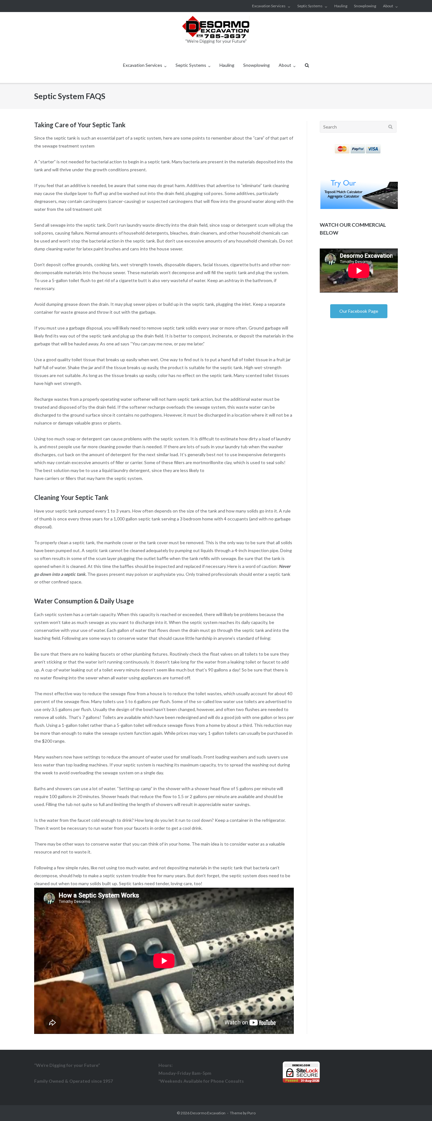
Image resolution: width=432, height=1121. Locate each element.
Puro (251, 1113)
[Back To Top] (416, 1106)
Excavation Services (269, 5)
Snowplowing (365, 5)
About (388, 5)
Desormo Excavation (207, 1113)
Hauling (340, 5)
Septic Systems (310, 5)
